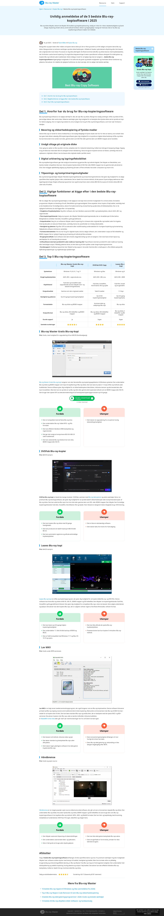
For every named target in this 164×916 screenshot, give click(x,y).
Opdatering (78, 911)
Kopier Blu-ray (57, 9)
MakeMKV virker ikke (48, 719)
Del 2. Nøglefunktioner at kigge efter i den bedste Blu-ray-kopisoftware (67, 99)
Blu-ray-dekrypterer (94, 497)
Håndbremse (43, 810)
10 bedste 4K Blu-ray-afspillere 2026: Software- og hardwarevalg (67, 901)
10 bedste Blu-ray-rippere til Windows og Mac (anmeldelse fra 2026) (68, 889)
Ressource (102, 3)
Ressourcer (48, 9)
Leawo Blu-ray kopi (45, 599)
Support (122, 3)
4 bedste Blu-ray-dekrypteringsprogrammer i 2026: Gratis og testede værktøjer (73, 897)
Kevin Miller (62, 43)
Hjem (41, 9)
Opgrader (70, 911)
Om (84, 911)
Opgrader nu (145, 85)
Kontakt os (102, 911)
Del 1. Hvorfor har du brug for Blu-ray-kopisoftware (60, 96)
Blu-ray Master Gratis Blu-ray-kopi (50, 382)
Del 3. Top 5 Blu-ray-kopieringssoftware (56, 102)
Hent (112, 3)
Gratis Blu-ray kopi (144, 69)
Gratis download (145, 81)
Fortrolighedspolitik (91, 911)
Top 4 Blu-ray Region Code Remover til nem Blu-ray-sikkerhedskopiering (70, 893)
